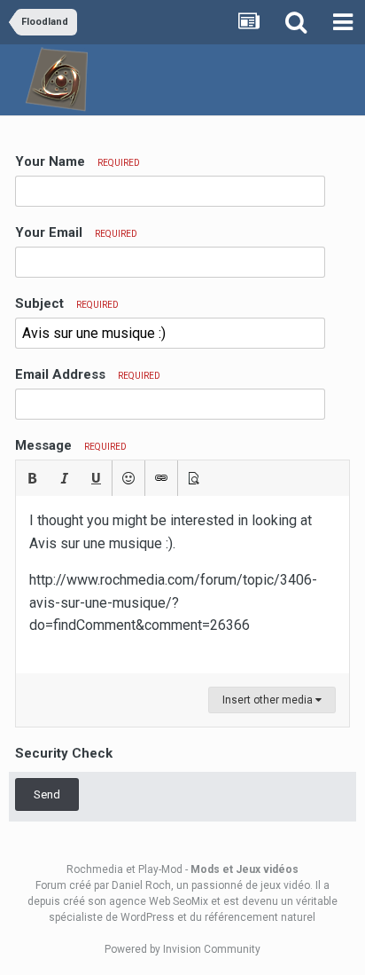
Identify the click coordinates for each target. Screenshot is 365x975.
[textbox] (182, 584)
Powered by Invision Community (182, 949)
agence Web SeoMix (158, 901)
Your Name (77, 161)
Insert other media (268, 700)
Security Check (64, 753)
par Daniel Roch (132, 885)
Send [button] (47, 794)
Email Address (87, 374)
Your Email (76, 232)
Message (71, 445)
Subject (67, 303)
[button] (32, 478)
